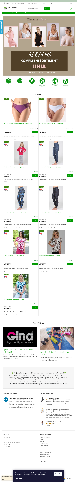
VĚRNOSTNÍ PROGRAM (44, 455)
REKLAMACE (42, 3)
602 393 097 (7, 440)
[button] (8, 46)
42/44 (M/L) (12, 139)
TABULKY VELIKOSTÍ (43, 445)
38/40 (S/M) (6, 139)
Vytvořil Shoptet (69, 479)
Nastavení (18, 478)
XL (45, 184)
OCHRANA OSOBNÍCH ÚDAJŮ (45, 453)
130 (7, 184)
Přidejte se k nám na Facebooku (12, 442)
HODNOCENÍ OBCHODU (44, 456)
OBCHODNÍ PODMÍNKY (32, 3)
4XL (54, 184)
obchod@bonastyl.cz (10, 438)
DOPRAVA (41, 441)
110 (4, 184)
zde (43, 474)
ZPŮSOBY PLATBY (43, 443)
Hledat (46, 8)
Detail (34, 132)
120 (10, 184)
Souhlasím (57, 474)
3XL (51, 184)
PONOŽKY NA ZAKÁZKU (44, 451)
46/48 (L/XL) (19, 139)
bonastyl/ (7, 444)
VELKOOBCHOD (42, 449)
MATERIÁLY (41, 447)
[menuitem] (4, 13)
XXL (48, 184)
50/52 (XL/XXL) (26, 139)
